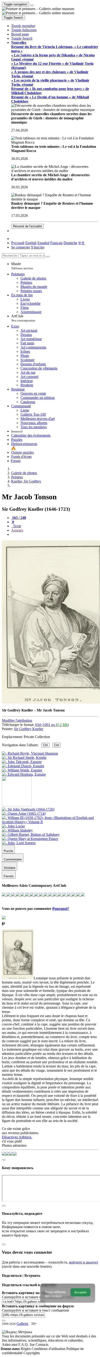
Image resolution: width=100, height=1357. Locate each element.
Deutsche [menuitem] (70, 243)
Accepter (80, 1292)
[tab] (18, 518)
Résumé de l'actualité (27, 226)
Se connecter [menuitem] (20, 247)
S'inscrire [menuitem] (37, 247)
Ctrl (45, 745)
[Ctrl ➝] (28, 809)
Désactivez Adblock (16, 1137)
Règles (26, 1349)
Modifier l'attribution (17, 720)
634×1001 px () (52, 725)
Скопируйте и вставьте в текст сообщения (35, 1310)
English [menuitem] (31, 243)
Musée (22, 266)
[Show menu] (32, 5)
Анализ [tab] (17, 530)
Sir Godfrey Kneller (28, 729)
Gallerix (22, 1324)
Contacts (42, 1345)
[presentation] (54, 534)
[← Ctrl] (24, 774)
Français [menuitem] (56, 243)
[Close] (48, 256)
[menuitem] (81, 243)
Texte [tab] (16, 526)
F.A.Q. (24, 1345)
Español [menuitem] (43, 243)
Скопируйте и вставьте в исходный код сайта (38, 1297)
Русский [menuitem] (17, 243)
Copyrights (31, 1353)
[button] (23, 26)
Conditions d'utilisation (49, 1349)
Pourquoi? (60, 909)
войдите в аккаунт (83, 1262)
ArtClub (23, 318)
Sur (33, 1345)
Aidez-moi (10, 1345)
